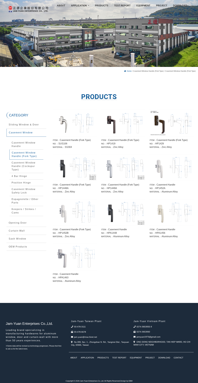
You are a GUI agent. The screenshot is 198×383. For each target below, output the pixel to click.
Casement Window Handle (24, 144)
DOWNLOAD (164, 358)
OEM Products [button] (18, 246)
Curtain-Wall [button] (17, 231)
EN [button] (183, 13)
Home (129, 71)
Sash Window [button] (17, 238)
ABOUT (73, 358)
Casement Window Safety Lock (24, 191)
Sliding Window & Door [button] (24, 124)
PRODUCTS (103, 358)
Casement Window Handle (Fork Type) (24, 154)
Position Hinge (21, 182)
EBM (130, 381)
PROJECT (150, 358)
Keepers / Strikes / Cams (24, 211)
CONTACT (178, 358)
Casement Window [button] (21, 132)
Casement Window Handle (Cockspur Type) (24, 166)
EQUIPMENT (136, 358)
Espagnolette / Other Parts (25, 201)
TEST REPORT (119, 358)
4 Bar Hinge (19, 176)
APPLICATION (87, 358)
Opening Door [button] (18, 223)
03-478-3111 (80, 327)
